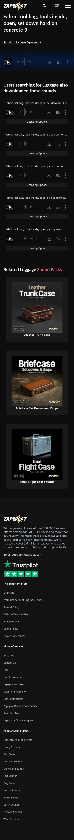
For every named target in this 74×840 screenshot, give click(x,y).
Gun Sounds (10, 754)
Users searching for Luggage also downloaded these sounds (35, 88)
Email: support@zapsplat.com (22, 555)
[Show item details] (67, 62)
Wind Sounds (11, 819)
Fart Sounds (10, 775)
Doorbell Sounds (13, 761)
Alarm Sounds (11, 797)
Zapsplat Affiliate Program (18, 720)
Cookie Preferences (14, 636)
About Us (8, 655)
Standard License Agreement (22, 42)
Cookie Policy (10, 628)
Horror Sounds (11, 790)
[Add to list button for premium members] (59, 62)
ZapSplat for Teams (14, 684)
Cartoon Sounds (12, 812)
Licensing (8, 592)
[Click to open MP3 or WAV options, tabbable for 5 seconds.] (50, 62)
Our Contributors (13, 698)
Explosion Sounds (13, 768)
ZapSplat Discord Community (20, 706)
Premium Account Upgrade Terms (23, 599)
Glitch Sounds (11, 804)
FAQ (5, 670)
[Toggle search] (44, 5)
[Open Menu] (68, 5)
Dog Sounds (10, 783)
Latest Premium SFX (14, 691)
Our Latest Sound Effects (17, 739)
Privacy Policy (11, 621)
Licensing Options (37, 121)
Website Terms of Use (15, 614)
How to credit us (12, 677)
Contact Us (9, 662)
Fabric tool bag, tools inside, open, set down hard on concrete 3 (35, 23)
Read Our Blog (11, 713)
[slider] (29, 61)
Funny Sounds (11, 747)
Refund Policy (11, 607)
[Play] (8, 62)
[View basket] (57, 5)
